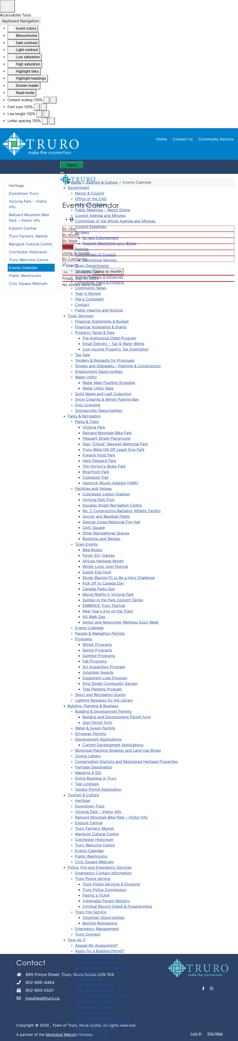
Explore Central (22, 228)
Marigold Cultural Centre (30, 244)
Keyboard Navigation (20, 21)
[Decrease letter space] (45, 120)
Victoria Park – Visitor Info (28, 204)
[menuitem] (78, 187)
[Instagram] (211, 988)
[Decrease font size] (37, 107)
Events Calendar (23, 267)
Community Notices (215, 139)
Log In (196, 1033)
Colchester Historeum (28, 252)
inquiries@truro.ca (42, 998)
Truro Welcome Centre (28, 259)
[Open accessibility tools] (7, 6)
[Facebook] (203, 988)
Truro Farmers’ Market (28, 236)
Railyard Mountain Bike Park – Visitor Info (29, 217)
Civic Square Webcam (28, 283)
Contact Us (183, 139)
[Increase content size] (53, 100)
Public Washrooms (25, 275)
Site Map (215, 1033)
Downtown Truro (23, 193)
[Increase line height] (46, 114)
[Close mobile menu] (62, 172)
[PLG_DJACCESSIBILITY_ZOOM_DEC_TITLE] (46, 100)
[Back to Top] (229, 1032)
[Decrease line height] (39, 114)
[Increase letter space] (52, 120)
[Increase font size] (44, 107)
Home (161, 139)
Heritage (16, 185)
